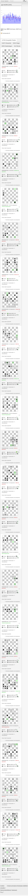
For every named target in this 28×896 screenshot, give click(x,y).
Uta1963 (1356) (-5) (12, 72)
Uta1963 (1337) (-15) (12, 245)
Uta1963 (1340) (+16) (13, 106)
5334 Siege (16, 43)
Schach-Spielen (5, 1)
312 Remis (17, 46)
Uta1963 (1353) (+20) (13, 627)
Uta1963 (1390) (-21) (12, 766)
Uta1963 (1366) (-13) (12, 662)
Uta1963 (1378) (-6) (12, 523)
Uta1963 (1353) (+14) (13, 384)
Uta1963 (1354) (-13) (12, 453)
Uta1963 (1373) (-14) (12, 592)
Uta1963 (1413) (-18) (12, 835)
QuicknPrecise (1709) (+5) (13, 799)
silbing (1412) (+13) (12, 452)
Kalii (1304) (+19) (12, 729)
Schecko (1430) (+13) (13, 660)
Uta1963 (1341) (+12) (13, 419)
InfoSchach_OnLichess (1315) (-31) (15, 382)
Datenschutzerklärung (5, 890)
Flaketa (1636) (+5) (12, 70)
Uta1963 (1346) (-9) (12, 280)
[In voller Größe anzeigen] (10, 56)
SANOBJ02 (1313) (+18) (13, 139)
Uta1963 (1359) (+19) (13, 557)
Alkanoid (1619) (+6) (12, 521)
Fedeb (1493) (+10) (12, 313)
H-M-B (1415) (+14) (12, 591)
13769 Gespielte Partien (9, 40)
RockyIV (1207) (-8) (12, 868)
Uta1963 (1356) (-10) (12, 315)
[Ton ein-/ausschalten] (27, 1)
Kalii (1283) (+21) (12, 764)
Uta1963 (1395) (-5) (12, 800)
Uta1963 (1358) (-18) (12, 141)
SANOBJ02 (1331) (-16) (13, 105)
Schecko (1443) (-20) (12, 625)
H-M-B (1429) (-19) (12, 556)
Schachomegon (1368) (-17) (14, 174)
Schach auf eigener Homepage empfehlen (17, 885)
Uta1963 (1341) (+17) (13, 176)
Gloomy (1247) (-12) (12, 417)
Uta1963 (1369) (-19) (12, 731)
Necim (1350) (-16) (12, 695)
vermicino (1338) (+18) (13, 486)
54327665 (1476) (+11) (13, 348)
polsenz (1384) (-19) (12, 209)
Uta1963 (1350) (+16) (13, 696)
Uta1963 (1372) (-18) (12, 488)
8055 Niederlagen (7, 46)
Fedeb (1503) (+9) (12, 278)
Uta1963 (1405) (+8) (12, 870)
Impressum (14, 890)
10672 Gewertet (6, 43)
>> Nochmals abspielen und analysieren (12, 81)
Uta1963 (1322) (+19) (13, 210)
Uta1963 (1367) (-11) (12, 349)
